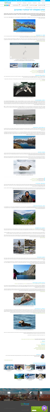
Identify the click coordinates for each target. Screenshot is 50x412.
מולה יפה (42, 11)
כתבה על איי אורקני (42, 80)
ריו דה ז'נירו (33, 283)
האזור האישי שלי (19, 2)
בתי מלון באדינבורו (37, 41)
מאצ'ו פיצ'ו (40, 283)
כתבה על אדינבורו (42, 41)
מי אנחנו (10, 0)
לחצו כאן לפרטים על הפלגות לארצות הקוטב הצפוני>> (28, 339)
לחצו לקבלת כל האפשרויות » (34, 70)
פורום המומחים (24, 2)
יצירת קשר (5, 0)
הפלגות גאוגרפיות (35, 7)
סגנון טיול (39, 2)
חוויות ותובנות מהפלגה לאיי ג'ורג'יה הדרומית (39, 348)
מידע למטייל (19, 0)
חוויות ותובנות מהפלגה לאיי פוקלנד (40, 349)
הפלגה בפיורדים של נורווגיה (41, 345)
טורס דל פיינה (25, 283)
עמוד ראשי (43, 7)
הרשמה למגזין (14, 0)
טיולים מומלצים (35, 2)
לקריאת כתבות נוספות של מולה (8, 360)
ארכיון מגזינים (29, 2)
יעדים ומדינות (43, 2)
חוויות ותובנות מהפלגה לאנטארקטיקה (40, 347)
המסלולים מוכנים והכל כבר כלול (36, 408)
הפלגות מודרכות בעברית (19, 379)
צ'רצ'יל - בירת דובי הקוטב (41, 346)
